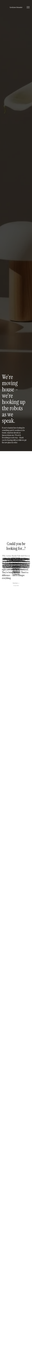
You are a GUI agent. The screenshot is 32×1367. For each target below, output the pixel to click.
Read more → (16, 583)
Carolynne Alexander (16, 7)
